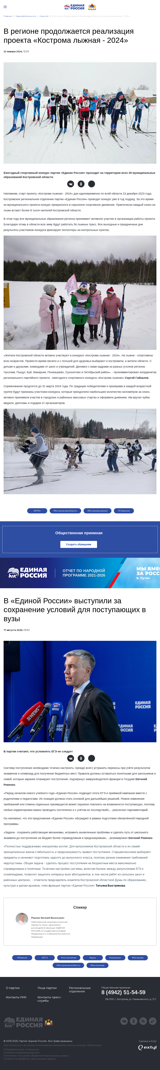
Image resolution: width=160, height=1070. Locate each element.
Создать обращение (78, 544)
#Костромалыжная (98, 510)
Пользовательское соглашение (21, 1049)
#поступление (68, 957)
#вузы (93, 957)
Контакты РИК (16, 997)
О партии (13, 988)
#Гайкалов (124, 510)
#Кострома (138, 957)
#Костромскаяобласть (65, 510)
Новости (44, 16)
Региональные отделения (80, 989)
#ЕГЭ (45, 957)
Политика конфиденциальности (22, 1052)
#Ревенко (22, 957)
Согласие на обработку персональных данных (30, 1059)
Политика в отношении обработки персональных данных (36, 1055)
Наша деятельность (26, 16)
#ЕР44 (37, 510)
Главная (8, 16)
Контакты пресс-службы (50, 999)
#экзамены (115, 957)
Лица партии (47, 988)
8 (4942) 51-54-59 (123, 992)
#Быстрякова (97, 965)
